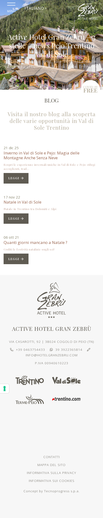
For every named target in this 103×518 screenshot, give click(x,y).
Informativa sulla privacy (51, 473)
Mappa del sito (51, 465)
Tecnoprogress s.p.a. (62, 491)
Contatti (51, 457)
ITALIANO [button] (35, 8)
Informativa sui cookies (51, 481)
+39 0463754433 (30, 349)
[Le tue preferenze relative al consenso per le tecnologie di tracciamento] (4, 388)
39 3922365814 (68, 349)
